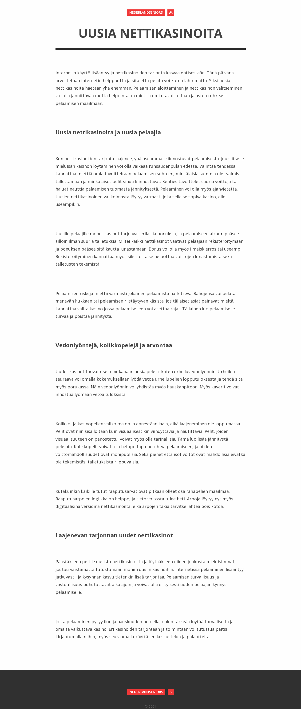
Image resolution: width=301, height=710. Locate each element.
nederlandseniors (146, 12)
